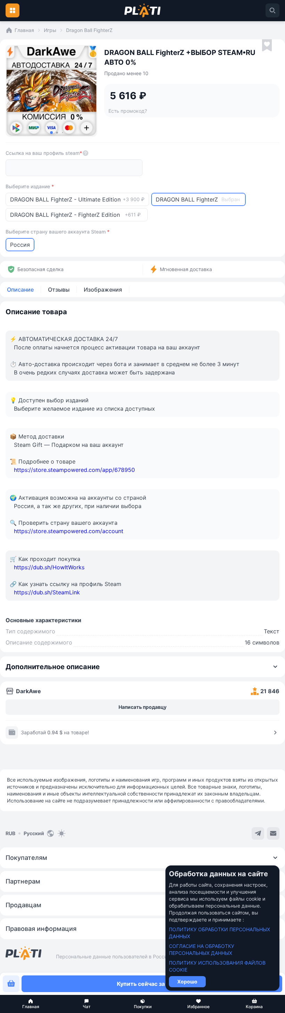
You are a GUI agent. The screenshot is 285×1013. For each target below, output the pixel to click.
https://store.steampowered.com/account (68, 531)
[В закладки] (267, 45)
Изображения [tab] (103, 289)
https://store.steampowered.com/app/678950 (74, 469)
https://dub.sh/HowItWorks (49, 567)
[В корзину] (11, 983)
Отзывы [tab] (59, 289)
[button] (31, 1004)
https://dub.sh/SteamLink (47, 592)
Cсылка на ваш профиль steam (44, 153)
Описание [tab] (20, 289)
